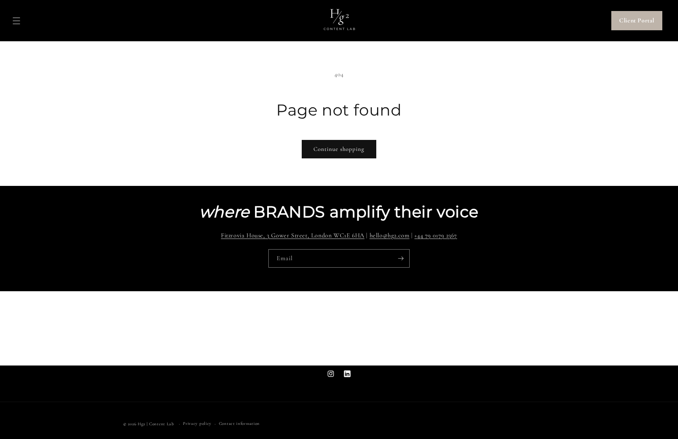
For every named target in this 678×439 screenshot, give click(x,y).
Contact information (239, 423)
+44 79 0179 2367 (435, 235)
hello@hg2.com (390, 235)
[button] (16, 20)
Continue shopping (339, 148)
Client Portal (636, 20)
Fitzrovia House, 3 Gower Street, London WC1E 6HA (293, 235)
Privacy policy (197, 423)
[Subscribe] (400, 258)
